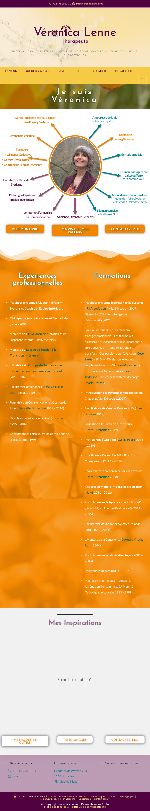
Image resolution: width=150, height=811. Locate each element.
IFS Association (37, 334)
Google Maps (68, 781)
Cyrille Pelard (127, 439)
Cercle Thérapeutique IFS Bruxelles (67, 796)
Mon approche (67, 798)
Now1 (89, 492)
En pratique (85, 798)
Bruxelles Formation (32, 408)
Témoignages (127, 796)
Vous (92, 796)
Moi (42, 798)
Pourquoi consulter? (106, 796)
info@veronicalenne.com (89, 3)
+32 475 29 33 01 (61, 3)
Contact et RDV (102, 798)
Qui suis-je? (51, 798)
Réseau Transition (97, 430)
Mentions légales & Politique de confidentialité (75, 806)
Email (15, 776)
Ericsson (57, 418)
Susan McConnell (126, 365)
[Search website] (142, 80)
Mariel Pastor (95, 383)
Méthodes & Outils (39, 796)
